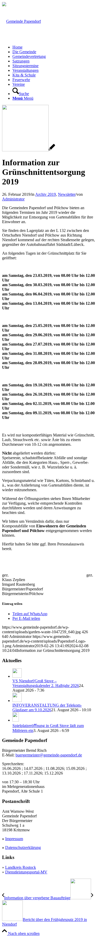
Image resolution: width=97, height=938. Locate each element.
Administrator (13, 199)
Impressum (14, 839)
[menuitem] (53, 47)
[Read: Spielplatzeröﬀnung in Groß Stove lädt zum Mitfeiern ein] (15, 720)
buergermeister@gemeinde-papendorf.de (49, 755)
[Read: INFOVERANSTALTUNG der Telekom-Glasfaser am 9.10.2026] (17, 700)
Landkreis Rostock (20, 867)
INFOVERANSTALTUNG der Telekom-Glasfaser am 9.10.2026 (47, 707)
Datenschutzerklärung (23, 847)
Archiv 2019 (45, 194)
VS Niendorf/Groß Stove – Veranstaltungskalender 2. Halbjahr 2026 (45, 683)
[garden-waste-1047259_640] (28, 150)
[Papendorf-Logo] (21, 21)
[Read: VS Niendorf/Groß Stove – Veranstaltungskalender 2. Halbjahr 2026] (17, 676)
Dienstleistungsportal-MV (26, 872)
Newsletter (67, 194)
